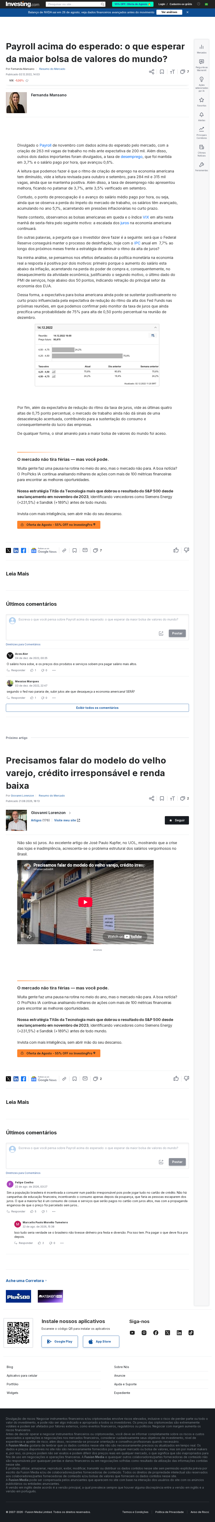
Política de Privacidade (169, 1512)
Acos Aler (21, 653)
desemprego (132, 156)
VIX (146, 217)
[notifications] (198, 4)
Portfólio (12, 1384)
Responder (18, 670)
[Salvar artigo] (162, 71)
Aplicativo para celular (22, 1375)
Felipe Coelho (24, 1182)
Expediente (122, 1393)
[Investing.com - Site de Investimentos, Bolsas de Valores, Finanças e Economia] (22, 4)
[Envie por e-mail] (85, 550)
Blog (10, 1367)
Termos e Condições (135, 1512)
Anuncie (119, 1375)
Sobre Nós (121, 1367)
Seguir (180, 820)
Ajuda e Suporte (125, 1384)
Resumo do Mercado (52, 68)
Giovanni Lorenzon (48, 812)
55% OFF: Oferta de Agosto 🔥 (133, 4)
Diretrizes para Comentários (23, 644)
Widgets (12, 1393)
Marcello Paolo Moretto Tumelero (45, 1222)
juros (125, 223)
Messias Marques (27, 681)
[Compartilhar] (151, 71)
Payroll (45, 145)
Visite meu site (65, 820)
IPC (137, 243)
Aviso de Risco (200, 1512)
